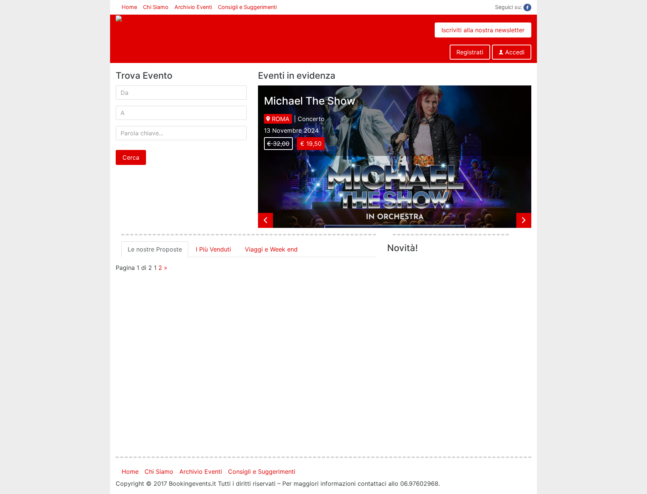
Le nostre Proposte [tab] (155, 249)
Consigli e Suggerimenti (247, 7)
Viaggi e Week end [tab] (271, 249)
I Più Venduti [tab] (213, 249)
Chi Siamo (155, 7)
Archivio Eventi (193, 7)
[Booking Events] (141, 19)
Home (129, 7)
